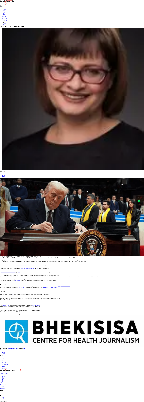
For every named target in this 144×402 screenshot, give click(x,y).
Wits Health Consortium (17, 260)
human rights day (4, 362)
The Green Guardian (2, 388)
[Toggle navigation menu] (0, 5)
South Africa (3, 376)
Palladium (56, 262)
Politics (1, 382)
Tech (2, 380)
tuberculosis (3, 366)
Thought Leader (3, 384)
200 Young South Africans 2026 (4, 373)
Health (2, 379)
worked (56, 295)
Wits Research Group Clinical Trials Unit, (21, 265)
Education (3, 378)
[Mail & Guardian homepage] (72, 2)
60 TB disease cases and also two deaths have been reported (50, 287)
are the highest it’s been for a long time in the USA (64, 286)
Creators (2, 372)
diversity (3, 358)
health (2, 360)
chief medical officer (61, 262)
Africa (2, 377)
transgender (3, 365)
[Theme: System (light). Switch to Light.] (1, 6)
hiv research (3, 361)
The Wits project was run (3, 262)
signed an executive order (18, 280)
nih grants (3, 363)
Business (1, 383)
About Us (3, 398)
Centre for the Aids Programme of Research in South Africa (27, 268)
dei (2, 357)
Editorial (3, 386)
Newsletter (3, 397)
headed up (38, 268)
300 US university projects (5, 305)
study (12, 294)
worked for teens (43, 295)
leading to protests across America (36, 305)
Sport (2, 381)
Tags (0, 372)
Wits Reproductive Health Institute (22, 262)
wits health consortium (4, 368)
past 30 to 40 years (21, 287)
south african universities (5, 364)
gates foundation (4, 359)
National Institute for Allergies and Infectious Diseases (87, 260)
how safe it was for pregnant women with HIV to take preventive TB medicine (15, 295)
